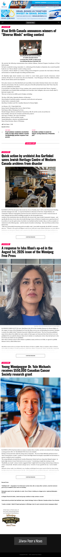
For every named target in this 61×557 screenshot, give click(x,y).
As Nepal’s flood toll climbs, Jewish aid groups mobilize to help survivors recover (23, 496)
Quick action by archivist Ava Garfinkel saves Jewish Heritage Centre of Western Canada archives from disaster (30, 500)
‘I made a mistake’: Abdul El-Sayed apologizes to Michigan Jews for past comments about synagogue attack (30, 504)
